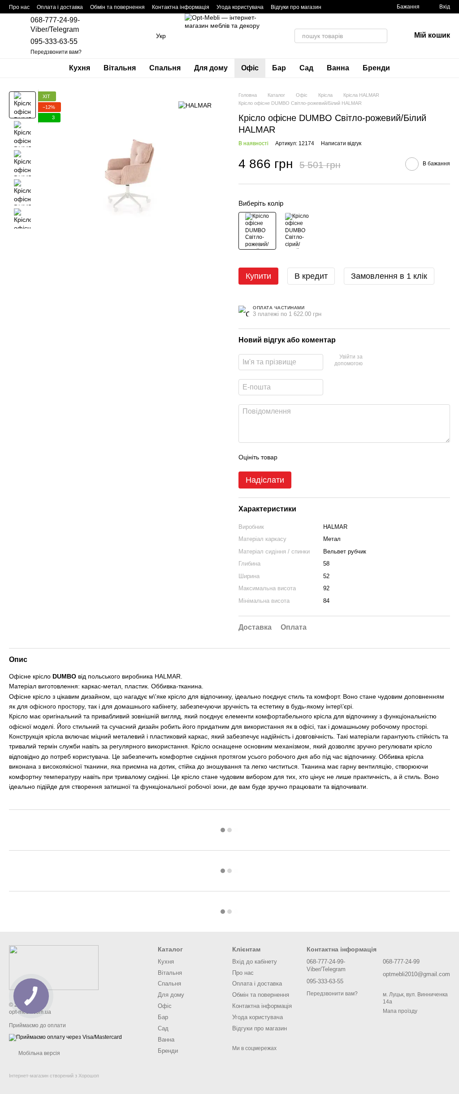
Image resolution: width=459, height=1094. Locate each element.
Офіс (250, 68)
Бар (279, 68)
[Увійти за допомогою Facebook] (372, 360)
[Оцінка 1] (292, 457)
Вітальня (120, 68)
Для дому (211, 68)
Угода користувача (240, 7)
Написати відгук (341, 143)
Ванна (338, 68)
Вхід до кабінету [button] (254, 961)
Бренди (376, 68)
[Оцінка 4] (335, 457)
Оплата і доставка (60, 7)
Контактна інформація (180, 7)
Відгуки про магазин (296, 7)
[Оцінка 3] (321, 457)
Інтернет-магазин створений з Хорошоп (54, 1075)
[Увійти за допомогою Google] (386, 360)
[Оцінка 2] (306, 457)
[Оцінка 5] (349, 457)
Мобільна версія (38, 1053)
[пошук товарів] (380, 36)
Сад (306, 68)
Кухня (79, 68)
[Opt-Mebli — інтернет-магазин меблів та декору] (54, 967)
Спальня (165, 68)
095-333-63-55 (54, 41)
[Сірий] (297, 231)
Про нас (19, 7)
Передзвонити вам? (56, 52)
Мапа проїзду (400, 1011)
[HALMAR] (195, 104)
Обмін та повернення (117, 7)
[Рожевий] (257, 231)
